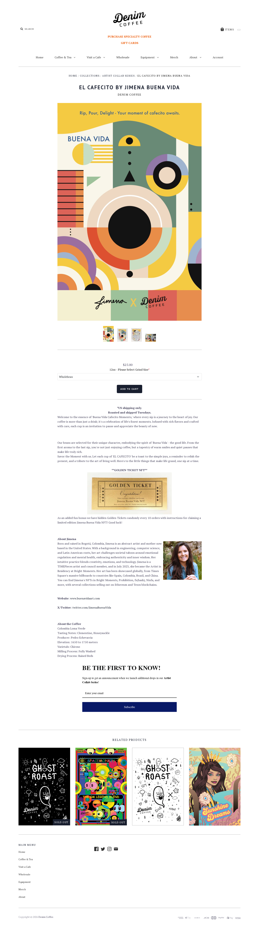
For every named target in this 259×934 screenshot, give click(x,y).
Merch (174, 57)
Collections (90, 75)
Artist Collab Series (118, 75)
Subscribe (129, 707)
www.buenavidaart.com (85, 598)
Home (39, 57)
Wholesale (122, 57)
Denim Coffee (129, 94)
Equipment (148, 57)
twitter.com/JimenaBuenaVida (91, 607)
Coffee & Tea (63, 57)
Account (218, 57)
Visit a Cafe (94, 57)
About (193, 57)
